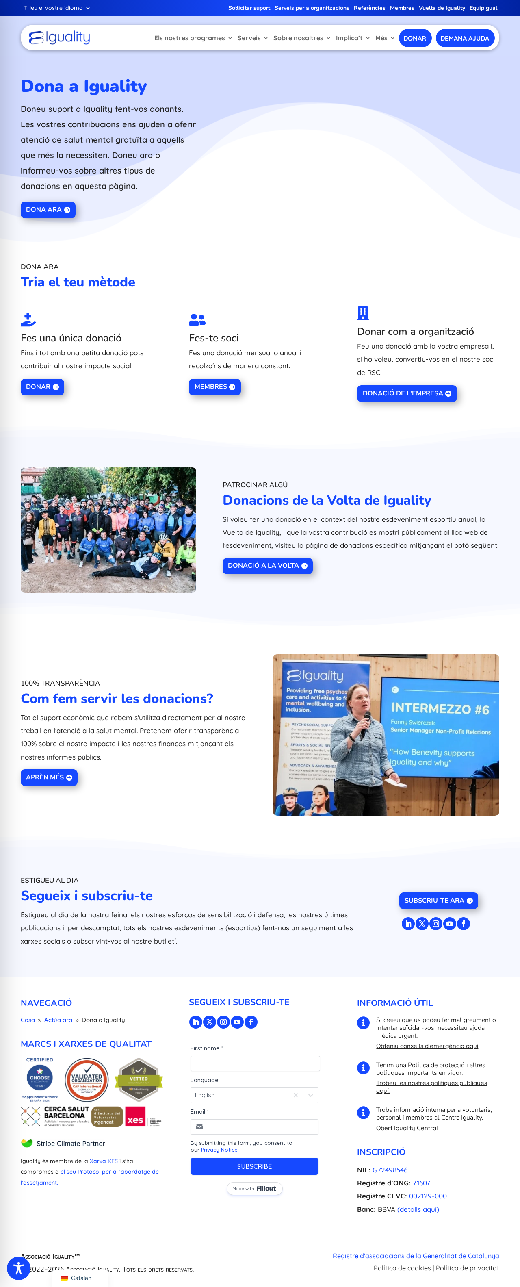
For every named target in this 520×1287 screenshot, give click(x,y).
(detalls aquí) (418, 1209)
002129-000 (428, 1196)
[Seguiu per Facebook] (463, 923)
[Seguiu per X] (422, 923)
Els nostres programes (189, 38)
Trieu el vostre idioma (53, 8)
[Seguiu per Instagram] (435, 923)
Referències (370, 8)
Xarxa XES (104, 1161)
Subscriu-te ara (434, 900)
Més (381, 38)
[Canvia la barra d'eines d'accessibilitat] (18, 1268)
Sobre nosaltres (298, 38)
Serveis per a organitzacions (312, 8)
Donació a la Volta (263, 565)
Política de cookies (402, 1268)
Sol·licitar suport (249, 8)
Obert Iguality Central (407, 1128)
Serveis (249, 38)
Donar (38, 386)
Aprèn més (45, 777)
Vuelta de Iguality (442, 8)
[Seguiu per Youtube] (449, 923)
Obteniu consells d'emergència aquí (427, 1046)
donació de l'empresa (403, 393)
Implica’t (349, 38)
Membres (402, 8)
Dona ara (44, 209)
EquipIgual (483, 8)
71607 (421, 1182)
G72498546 (390, 1169)
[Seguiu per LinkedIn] (408, 923)
